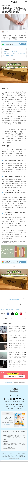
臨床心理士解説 (5, 309)
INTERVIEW (14, 404)
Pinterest (20, 313)
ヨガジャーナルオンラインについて (8, 456)
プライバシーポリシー (7, 455)
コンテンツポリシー (15, 455)
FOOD (20, 404)
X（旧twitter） (12, 313)
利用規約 (23, 453)
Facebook (7, 313)
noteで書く (25, 313)
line (20, 399)
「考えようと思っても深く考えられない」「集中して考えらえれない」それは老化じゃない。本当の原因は (14, 53)
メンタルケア (12, 309)
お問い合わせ (4, 453)
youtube (17, 399)
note (14, 399)
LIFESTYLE (20, 406)
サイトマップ (18, 456)
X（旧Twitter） (8, 399)
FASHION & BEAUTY (10, 406)
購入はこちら (7, 424)
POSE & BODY (7, 402)
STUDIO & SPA (18, 408)
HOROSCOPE (9, 408)
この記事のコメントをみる (7, 318)
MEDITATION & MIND (18, 402)
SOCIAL (8, 404)
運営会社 (21, 455)
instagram (11, 399)
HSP (18, 309)
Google (23, 399)
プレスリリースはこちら (12, 453)
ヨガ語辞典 (23, 456)
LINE (16, 313)
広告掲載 (19, 453)
